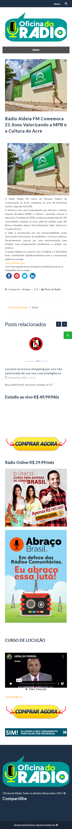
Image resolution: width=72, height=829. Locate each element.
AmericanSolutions (24, 824)
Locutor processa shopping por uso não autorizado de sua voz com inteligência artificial (33, 373)
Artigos (26, 289)
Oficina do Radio (52, 289)
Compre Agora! (13, 696)
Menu (57, 4)
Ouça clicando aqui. (15, 262)
